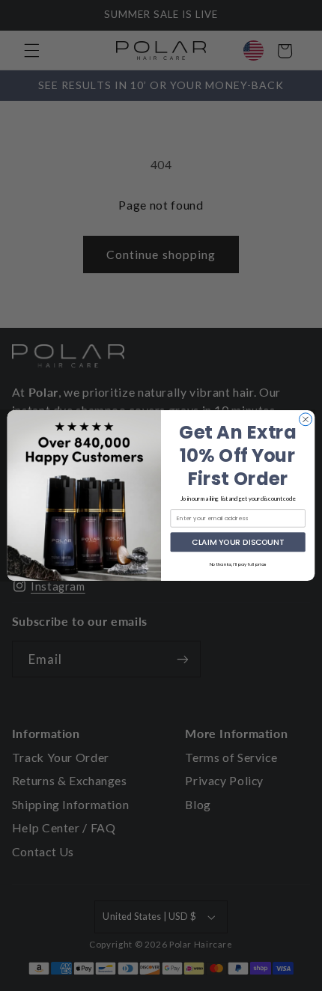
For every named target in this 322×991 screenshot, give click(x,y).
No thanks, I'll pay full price (238, 564)
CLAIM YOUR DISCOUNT (238, 542)
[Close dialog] (306, 419)
